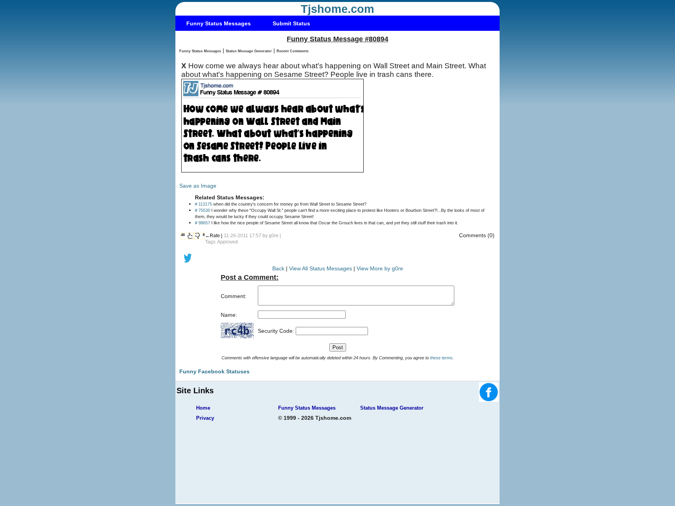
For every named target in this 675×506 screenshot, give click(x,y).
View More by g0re (380, 268)
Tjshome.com (337, 9)
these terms (441, 357)
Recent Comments (293, 51)
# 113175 (203, 204)
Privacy (205, 418)
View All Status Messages (320, 268)
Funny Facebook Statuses (214, 371)
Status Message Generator (249, 51)
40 (183, 235)
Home (203, 408)
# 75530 (202, 210)
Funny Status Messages (218, 23)
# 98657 (202, 222)
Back (278, 268)
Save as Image (197, 186)
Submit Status (291, 23)
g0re (274, 235)
